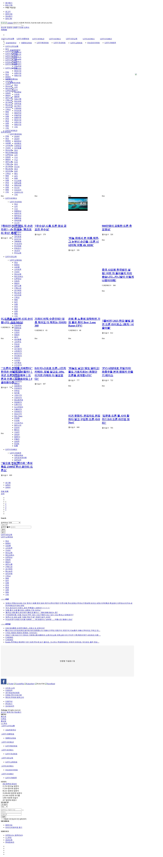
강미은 (17, 374)
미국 (16, 162)
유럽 (16, 178)
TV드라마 (18, 244)
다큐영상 (17, 146)
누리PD (17, 360)
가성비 (17, 272)
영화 (16, 153)
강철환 (17, 377)
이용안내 (8, 701)
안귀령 (21, 27)
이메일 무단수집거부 (13, 695)
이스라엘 (17, 181)
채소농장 (17, 293)
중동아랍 (17, 185)
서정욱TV (18, 351)
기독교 (17, 297)
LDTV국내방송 (16, 202)
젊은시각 (17, 425)
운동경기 (17, 248)
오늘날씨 (17, 59)
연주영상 (17, 232)
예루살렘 (17, 183)
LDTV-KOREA (11, 198)
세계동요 (17, 143)
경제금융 (17, 220)
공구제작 (17, 290)
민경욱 (17, 420)
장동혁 (9, 27)
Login (3, 816)
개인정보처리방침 (12, 693)
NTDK (16, 444)
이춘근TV (18, 405)
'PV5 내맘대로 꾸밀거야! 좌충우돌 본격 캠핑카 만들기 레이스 (117, 372)
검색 (3, 529)
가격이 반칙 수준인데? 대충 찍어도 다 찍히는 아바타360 (51, 322)
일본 (16, 171)
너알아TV (18, 398)
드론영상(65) (10, 91)
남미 (16, 176)
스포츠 (17, 94)
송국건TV (18, 353)
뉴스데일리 (18, 407)
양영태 (17, 384)
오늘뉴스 (17, 57)
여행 (16, 304)
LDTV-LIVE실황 (11, 46)
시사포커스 (18, 423)
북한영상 (17, 216)
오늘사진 (17, 54)
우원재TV (18, 411)
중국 (16, 169)
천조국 (17, 344)
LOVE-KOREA (11, 320)
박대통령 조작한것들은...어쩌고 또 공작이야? (25, 628)
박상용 (3, 27)
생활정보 (17, 225)
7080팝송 (17, 241)
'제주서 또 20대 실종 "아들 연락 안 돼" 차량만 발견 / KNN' (28, 617)
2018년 (17, 136)
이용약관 (8, 690)
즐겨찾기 (8, 3)
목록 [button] (6, 491)
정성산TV (18, 414)
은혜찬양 (17, 115)
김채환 (17, 346)
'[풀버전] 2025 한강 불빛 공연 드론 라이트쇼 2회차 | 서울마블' (118, 324)
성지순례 (17, 295)
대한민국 (17, 213)
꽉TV (16, 337)
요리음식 (17, 234)
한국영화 (17, 246)
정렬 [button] (3, 491)
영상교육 (17, 274)
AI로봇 (17, 267)
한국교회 (17, 253)
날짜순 (8, 485)
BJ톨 (16, 446)
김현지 (26, 27)
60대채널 (17, 92)
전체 (7, 72)
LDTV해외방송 (16, 134)
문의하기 (8, 704)
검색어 (5, 527)
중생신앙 (17, 71)
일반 (16, 302)
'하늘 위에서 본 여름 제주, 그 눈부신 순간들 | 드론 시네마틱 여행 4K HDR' (83, 242)
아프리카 (17, 190)
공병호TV (18, 379)
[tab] (81, 726)
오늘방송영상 (15, 50)
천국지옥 (17, 111)
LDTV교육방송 (16, 260)
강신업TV (18, 349)
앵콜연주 (17, 118)
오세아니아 (18, 192)
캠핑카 (17, 283)
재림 (16, 314)
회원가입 (8, 14)
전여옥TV (18, 356)
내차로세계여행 (20, 458)
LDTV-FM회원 (15, 453)
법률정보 (17, 218)
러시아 (17, 167)
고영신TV (18, 395)
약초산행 (17, 99)
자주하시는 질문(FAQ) (14, 835)
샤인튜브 (17, 363)
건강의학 (17, 227)
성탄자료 (17, 104)
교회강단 (17, 64)
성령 (16, 311)
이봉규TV (18, 409)
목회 (16, 300)
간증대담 (17, 68)
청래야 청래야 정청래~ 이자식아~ (21, 633)
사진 (16, 87)
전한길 (17, 391)
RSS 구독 (9, 5)
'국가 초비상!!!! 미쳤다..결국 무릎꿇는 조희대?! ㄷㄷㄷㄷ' (27, 608)
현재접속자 (9, 842)
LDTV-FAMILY (11, 449)
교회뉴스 (17, 61)
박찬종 (17, 393)
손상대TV (18, 372)
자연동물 (17, 148)
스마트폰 (17, 269)
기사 (16, 90)
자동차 (17, 281)
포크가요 (17, 239)
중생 (16, 309)
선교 (16, 160)
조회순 (8, 487)
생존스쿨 (17, 286)
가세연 (17, 432)
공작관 (17, 434)
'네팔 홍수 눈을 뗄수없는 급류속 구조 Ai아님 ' (23, 610)
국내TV (17, 251)
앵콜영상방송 (15, 83)
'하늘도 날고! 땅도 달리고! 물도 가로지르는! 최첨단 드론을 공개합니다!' (83, 372)
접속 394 (8, 18)
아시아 (17, 188)
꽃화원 (17, 97)
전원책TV (18, 388)
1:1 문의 (8, 838)
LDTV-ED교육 (11, 257)
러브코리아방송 (16, 323)
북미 (16, 174)
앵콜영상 (17, 211)
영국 (16, 164)
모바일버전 (9, 706)
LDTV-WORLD (11, 130)
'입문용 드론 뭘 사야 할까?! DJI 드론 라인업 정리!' (116, 419)
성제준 (17, 441)
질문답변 (17, 460)
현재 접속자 (10, 784)
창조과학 (17, 101)
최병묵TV (18, 386)
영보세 (17, 330)
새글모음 (8, 840)
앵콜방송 (17, 328)
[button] (2, 494)
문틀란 (17, 439)
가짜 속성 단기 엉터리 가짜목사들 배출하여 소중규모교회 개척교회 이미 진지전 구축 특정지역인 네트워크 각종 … (53, 635)
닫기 (3, 532)
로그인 (8, 12)
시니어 (17, 223)
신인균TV (18, 365)
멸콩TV (17, 437)
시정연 (17, 332)
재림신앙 (17, 75)
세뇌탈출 (17, 339)
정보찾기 (8, 16)
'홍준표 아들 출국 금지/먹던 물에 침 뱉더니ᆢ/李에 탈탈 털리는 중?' (31, 612)
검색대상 (4, 522)
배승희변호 (18, 400)
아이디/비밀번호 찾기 (13, 827)
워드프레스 (18, 276)
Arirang (10, 23)
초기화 (8, 483)
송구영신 (17, 106)
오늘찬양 (17, 66)
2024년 (17, 139)
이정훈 (17, 367)
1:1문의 (17, 462)
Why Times (18, 416)
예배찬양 (17, 113)
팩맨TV (17, 358)
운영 (16, 307)
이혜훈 (15, 27)
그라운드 (17, 342)
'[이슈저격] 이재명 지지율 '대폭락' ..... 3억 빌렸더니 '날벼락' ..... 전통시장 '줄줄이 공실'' (39, 619)
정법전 (17, 335)
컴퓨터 (17, 265)
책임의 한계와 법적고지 (14, 697)
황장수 (17, 430)
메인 (7, 49)
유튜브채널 (18, 455)
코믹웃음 (17, 237)
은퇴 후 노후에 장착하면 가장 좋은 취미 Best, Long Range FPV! (84, 322)
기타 (16, 127)
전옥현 (17, 418)
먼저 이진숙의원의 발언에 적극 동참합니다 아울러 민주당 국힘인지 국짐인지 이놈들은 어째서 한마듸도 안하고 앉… (52, 630)
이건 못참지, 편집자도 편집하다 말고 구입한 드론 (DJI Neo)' (84, 419)
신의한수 (17, 370)
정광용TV (18, 402)
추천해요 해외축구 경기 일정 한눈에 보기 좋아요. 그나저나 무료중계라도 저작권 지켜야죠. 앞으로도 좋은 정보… (52, 642)
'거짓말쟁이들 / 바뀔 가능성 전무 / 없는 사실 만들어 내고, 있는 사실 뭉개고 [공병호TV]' (39, 615)
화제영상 (17, 141)
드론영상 (17, 279)
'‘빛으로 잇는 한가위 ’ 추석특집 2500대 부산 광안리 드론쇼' (17, 467)
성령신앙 (17, 73)
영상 (16, 85)
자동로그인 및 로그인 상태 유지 (14, 819)
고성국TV (18, 381)
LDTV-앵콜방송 (11, 79)
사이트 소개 (10, 688)
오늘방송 (17, 325)
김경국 (17, 427)
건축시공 (17, 288)
